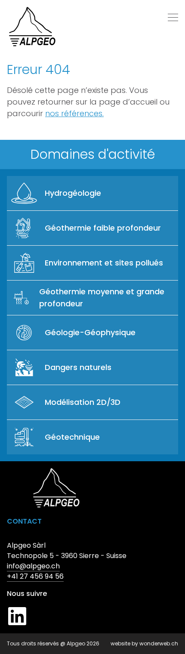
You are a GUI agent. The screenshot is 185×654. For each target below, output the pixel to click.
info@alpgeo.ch (33, 566)
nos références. (74, 113)
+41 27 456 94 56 (35, 576)
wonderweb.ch (158, 643)
